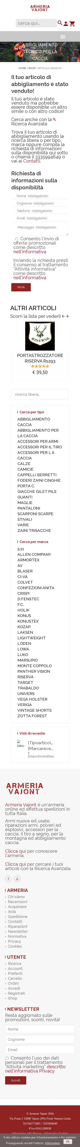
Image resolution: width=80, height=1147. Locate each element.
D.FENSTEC (28, 599)
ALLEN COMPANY (34, 554)
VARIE (23, 525)
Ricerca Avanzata (29, 123)
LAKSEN (25, 632)
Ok (68, 1141)
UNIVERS (25, 693)
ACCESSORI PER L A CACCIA (35, 455)
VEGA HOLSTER (32, 699)
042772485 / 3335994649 (42, 1123)
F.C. (20, 604)
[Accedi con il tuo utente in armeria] (66, 24)
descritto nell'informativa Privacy (35, 1069)
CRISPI (23, 593)
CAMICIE (25, 469)
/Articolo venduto (49, 68)
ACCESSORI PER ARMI (37, 441)
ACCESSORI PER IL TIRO (39, 447)
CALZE (23, 463)
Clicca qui (15, 851)
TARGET (25, 682)
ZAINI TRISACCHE (34, 530)
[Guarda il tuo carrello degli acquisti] (72, 24)
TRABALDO (28, 688)
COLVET (25, 582)
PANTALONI (28, 508)
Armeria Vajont (20, 804)
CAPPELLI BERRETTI (36, 474)
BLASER (25, 571)
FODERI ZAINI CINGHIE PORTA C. (39, 483)
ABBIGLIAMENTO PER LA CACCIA (38, 433)
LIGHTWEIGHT (31, 638)
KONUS (24, 615)
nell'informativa (29, 251)
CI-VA (22, 576)
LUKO (22, 654)
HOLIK (23, 610)
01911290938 (43, 1128)
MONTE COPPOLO (34, 665)
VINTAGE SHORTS (34, 710)
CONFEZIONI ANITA (35, 587)
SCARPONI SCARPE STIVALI (35, 516)
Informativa (52, 1143)
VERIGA (24, 704)
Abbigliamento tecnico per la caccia (40, 51)
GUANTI (24, 497)
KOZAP (24, 626)
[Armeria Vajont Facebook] (8, 879)
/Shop (31, 68)
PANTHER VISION (33, 671)
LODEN (24, 643)
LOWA (23, 649)
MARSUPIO (27, 660)
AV (20, 565)
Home (22, 68)
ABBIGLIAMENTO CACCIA (33, 422)
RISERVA (25, 677)
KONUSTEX (28, 621)
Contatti (31, 161)
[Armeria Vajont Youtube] (17, 879)
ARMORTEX (28, 560)
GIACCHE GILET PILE (37, 491)
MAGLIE (24, 502)
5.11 (20, 548)
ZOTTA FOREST (32, 716)
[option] (40, 352)
